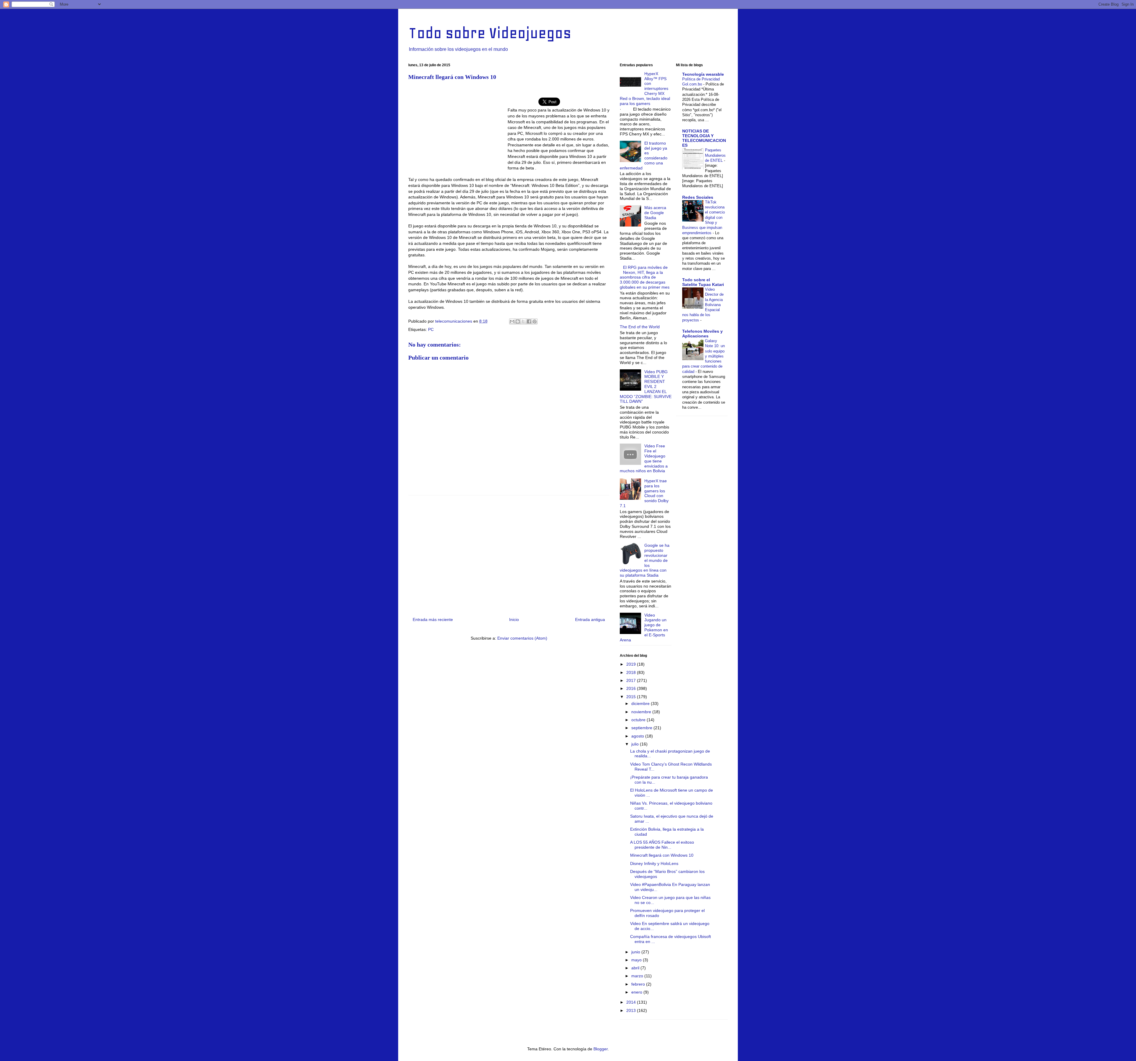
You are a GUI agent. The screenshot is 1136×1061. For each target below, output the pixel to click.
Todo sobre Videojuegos (489, 33)
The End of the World (640, 326)
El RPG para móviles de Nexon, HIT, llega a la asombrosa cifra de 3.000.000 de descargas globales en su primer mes (644, 277)
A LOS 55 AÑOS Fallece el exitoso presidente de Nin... (662, 845)
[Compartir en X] (523, 321)
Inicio (514, 619)
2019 (631, 664)
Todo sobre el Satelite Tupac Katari (703, 282)
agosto (638, 736)
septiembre (642, 727)
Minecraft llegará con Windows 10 (661, 855)
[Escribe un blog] (518, 321)
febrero (638, 984)
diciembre (641, 703)
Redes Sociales (697, 197)
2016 (631, 688)
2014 (631, 1002)
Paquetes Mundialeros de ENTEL (715, 155)
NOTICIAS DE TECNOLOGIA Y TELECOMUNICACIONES (704, 138)
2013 (631, 1010)
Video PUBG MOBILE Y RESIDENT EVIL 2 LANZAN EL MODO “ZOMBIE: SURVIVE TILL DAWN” (646, 386)
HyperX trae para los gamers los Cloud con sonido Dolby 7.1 (644, 493)
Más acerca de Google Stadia (655, 212)
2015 (631, 696)
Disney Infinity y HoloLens (654, 863)
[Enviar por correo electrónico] (512, 321)
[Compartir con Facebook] (529, 321)
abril (635, 967)
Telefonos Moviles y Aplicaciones (702, 333)
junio (636, 952)
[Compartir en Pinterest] (535, 321)
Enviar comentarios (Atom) (522, 638)
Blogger (600, 1049)
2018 (631, 672)
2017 (631, 680)
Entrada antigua (590, 619)
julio (635, 744)
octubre (639, 719)
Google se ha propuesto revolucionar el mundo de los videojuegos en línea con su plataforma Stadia (644, 560)
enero (637, 992)
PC (431, 329)
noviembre (641, 711)
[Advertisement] (458, 128)
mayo (637, 960)
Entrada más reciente (433, 619)
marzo (637, 975)
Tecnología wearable (703, 74)
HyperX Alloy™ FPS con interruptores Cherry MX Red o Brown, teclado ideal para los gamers (645, 88)
